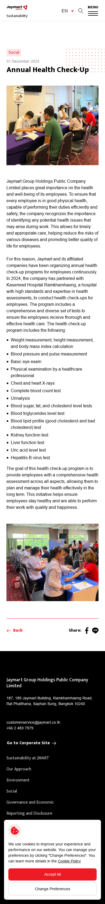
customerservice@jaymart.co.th (33, 722)
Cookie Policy (69, 861)
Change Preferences (52, 889)
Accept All (52, 874)
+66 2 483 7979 (19, 728)
